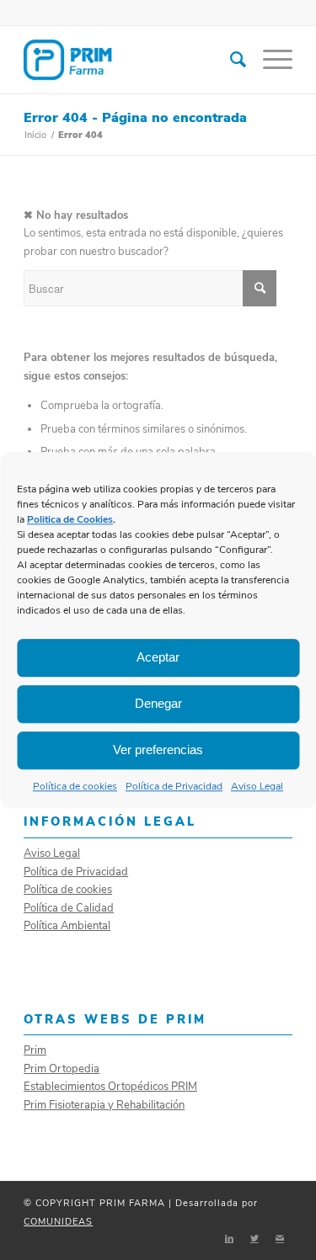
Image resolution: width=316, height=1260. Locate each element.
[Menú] (269, 59)
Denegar (158, 703)
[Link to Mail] (279, 1239)
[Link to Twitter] (254, 1239)
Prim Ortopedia (61, 1069)
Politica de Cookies (70, 519)
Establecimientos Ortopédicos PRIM (110, 1086)
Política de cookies (75, 786)
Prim (35, 1050)
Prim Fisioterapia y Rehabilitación (104, 1105)
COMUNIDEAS (58, 1221)
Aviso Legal (257, 786)
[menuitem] (229, 59)
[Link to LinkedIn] (229, 1239)
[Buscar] (229, 59)
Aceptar (158, 657)
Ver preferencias (158, 749)
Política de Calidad (69, 908)
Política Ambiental (67, 925)
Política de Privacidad (174, 786)
